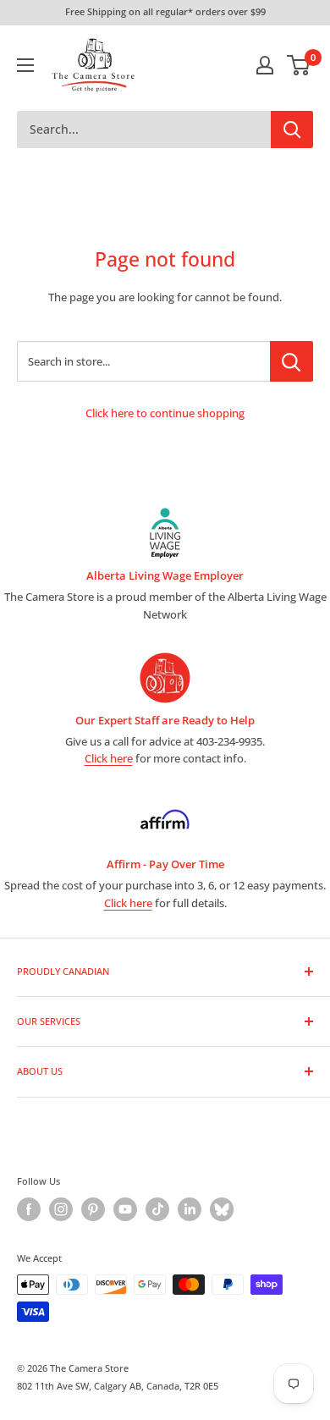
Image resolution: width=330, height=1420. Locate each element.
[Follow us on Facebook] (29, 1209)
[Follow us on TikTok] (157, 1209)
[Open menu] (25, 65)
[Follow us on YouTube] (125, 1209)
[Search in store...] (291, 361)
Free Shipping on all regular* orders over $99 (165, 11)
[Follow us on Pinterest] (93, 1209)
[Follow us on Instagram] (61, 1209)
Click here (109, 758)
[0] (299, 65)
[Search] (292, 129)
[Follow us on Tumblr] (222, 1209)
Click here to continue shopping (165, 413)
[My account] (264, 65)
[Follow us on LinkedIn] (189, 1209)
